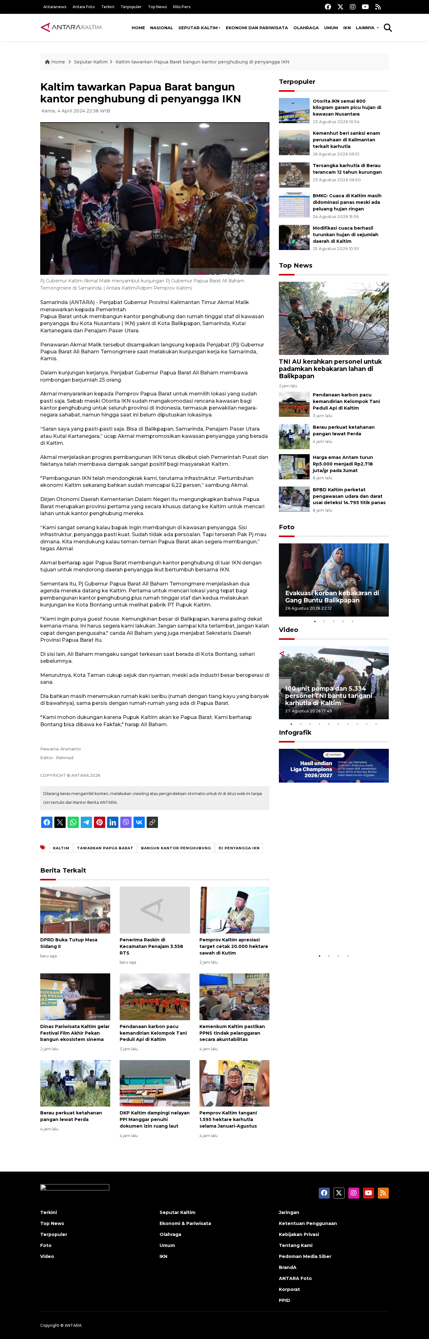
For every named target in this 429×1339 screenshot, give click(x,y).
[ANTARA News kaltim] (71, 27)
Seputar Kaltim (198, 27)
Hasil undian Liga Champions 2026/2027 (331, 930)
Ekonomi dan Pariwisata (257, 27)
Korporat (289, 1289)
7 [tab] (348, 724)
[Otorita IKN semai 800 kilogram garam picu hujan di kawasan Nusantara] (294, 110)
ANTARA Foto (295, 1278)
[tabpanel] (334, 580)
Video (288, 630)
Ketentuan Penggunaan (308, 1223)
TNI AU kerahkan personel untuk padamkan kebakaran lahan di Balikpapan (330, 369)
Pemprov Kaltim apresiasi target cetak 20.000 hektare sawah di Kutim (233, 946)
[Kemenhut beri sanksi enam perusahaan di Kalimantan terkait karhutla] (294, 142)
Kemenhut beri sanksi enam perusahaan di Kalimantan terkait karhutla (346, 139)
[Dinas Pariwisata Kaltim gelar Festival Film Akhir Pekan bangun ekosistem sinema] (75, 996)
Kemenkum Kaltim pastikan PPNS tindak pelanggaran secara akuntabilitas (232, 1033)
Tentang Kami (295, 1245)
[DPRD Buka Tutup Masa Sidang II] (75, 910)
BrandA (287, 1267)
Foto (287, 527)
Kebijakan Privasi (299, 1234)
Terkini (107, 6)
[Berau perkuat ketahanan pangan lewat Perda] (75, 1083)
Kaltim (61, 848)
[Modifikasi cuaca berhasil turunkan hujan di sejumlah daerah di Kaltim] (294, 237)
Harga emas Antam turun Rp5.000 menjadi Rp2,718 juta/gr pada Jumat (343, 463)
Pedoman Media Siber (305, 1256)
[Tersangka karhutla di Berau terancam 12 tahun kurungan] (294, 174)
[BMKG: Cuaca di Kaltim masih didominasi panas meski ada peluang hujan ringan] (294, 205)
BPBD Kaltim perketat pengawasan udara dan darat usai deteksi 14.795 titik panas (349, 496)
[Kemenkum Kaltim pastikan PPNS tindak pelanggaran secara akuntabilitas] (234, 996)
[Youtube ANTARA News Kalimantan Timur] (365, 7)
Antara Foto (84, 6)
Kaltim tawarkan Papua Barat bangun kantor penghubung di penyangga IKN (203, 62)
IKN (347, 27)
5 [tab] (353, 621)
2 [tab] (324, 621)
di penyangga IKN (239, 848)
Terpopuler (131, 6)
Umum (331, 27)
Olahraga (306, 27)
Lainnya (366, 27)
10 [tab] (376, 724)
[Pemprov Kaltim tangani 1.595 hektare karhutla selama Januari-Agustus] (234, 1083)
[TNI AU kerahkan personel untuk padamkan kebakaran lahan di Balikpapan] (334, 318)
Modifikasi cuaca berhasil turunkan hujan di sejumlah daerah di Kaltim (345, 234)
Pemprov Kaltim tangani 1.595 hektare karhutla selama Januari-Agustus (228, 1119)
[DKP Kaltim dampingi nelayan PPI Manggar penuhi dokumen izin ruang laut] (155, 1083)
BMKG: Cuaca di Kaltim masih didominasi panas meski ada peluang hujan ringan (347, 202)
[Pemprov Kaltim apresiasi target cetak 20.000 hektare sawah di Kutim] (234, 910)
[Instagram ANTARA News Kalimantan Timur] (353, 7)
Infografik (295, 732)
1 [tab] (315, 621)
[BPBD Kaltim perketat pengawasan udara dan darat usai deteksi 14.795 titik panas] (294, 499)
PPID (284, 1300)
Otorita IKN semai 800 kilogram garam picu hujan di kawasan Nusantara (347, 107)
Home (138, 27)
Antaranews (54, 6)
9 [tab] (367, 724)
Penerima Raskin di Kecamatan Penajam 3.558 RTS (151, 946)
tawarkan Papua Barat (105, 848)
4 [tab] (343, 621)
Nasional (161, 27)
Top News (157, 6)
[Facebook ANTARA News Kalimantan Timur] (328, 7)
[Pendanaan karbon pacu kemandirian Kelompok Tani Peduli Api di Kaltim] (155, 996)
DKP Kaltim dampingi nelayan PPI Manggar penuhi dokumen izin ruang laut (155, 1119)
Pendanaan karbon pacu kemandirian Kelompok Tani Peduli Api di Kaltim (153, 1033)
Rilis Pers (181, 6)
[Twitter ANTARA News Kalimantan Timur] (340, 7)
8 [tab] (357, 724)
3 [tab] (334, 621)
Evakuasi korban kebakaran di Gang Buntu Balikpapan (332, 596)
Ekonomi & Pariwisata (185, 1223)
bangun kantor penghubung (176, 848)
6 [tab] (338, 724)
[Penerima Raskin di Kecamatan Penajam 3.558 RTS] (155, 910)
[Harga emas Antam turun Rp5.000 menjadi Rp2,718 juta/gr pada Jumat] (294, 466)
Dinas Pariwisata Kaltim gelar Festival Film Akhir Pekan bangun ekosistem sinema (75, 1033)
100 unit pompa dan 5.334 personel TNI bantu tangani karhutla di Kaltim (328, 696)
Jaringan (289, 1212)
